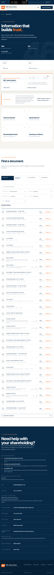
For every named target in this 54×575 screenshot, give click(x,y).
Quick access (36, 564)
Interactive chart (39, 87)
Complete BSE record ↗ (43, 100)
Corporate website (46, 7)
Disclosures (43, 564)
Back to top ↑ (50, 572)
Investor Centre (47, 2)
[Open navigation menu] (38, 7)
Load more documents (27, 415)
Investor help (50, 564)
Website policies (28, 572)
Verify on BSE (15, 87)
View (41, 218)
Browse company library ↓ (44, 98)
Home (2, 14)
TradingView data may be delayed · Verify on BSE (37, 2)
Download (49, 218)
